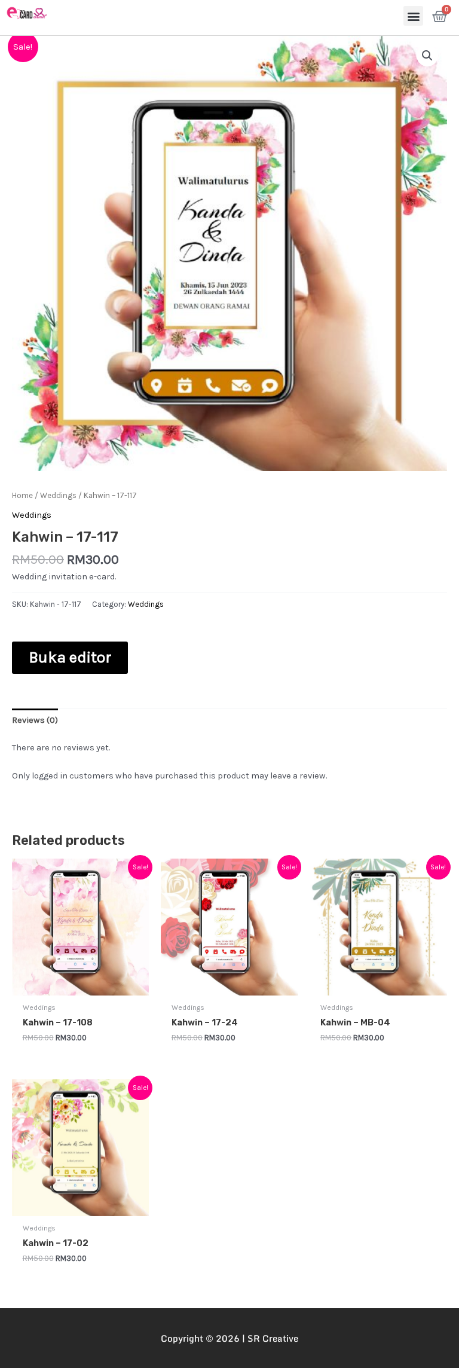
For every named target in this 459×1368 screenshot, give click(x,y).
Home (22, 495)
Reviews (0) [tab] (35, 720)
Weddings (58, 495)
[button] (413, 16)
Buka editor (70, 657)
